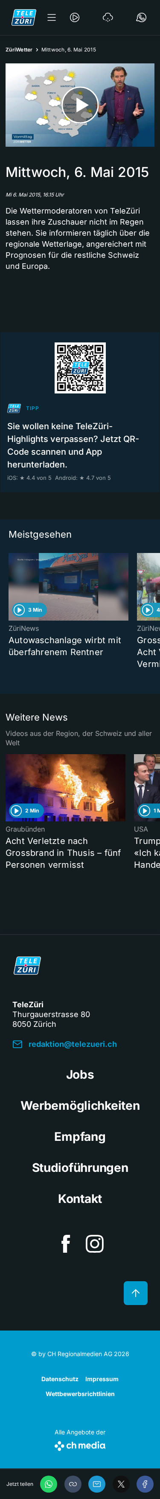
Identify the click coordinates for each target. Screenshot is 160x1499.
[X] (121, 1484)
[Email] (96, 1484)
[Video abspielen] (80, 105)
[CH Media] (80, 1444)
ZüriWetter (19, 49)
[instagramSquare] (95, 1244)
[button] (72, 1484)
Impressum (102, 1378)
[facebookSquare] (66, 1244)
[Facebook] (145, 1484)
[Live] (75, 17)
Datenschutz (60, 1378)
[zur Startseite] (24, 17)
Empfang (79, 1136)
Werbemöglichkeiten (80, 1105)
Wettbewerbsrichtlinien (80, 1393)
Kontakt (80, 1198)
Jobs (80, 1074)
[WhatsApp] (48, 1484)
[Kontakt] (141, 17)
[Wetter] (108, 17)
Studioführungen (80, 1167)
